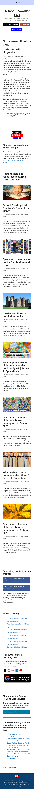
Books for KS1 (12, 739)
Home (5, 768)
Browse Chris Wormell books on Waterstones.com (13, 588)
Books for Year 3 (23, 743)
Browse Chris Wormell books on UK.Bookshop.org (13, 580)
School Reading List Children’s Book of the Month (16, 208)
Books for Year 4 (12, 745)
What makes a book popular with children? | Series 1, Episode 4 (17, 475)
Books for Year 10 (24, 754)
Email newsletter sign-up (11, 712)
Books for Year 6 (12, 747)
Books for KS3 (12, 749)
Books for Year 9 (24, 751)
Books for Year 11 (12, 756)
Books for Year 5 (24, 745)
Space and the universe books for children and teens (17, 262)
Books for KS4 (12, 754)
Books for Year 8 (12, 751)
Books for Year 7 (23, 749)
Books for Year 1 (23, 739)
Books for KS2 (12, 743)
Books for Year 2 (12, 741)
